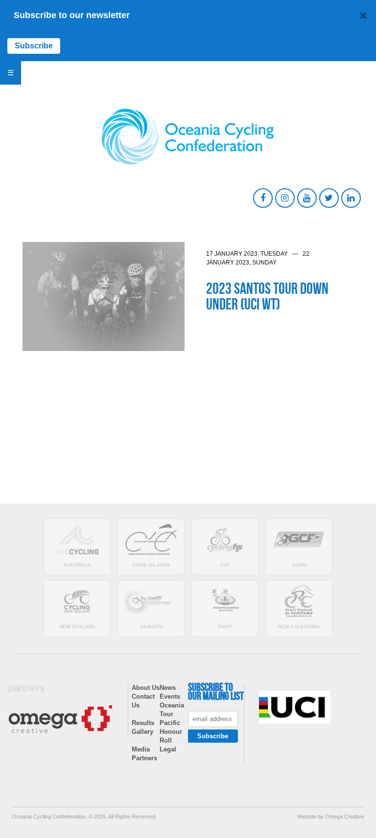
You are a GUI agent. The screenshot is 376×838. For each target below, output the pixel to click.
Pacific (170, 723)
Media (141, 749)
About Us (146, 687)
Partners (144, 758)
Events (170, 696)
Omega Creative (344, 816)
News (168, 687)
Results (143, 723)
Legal (168, 749)
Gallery (142, 731)
